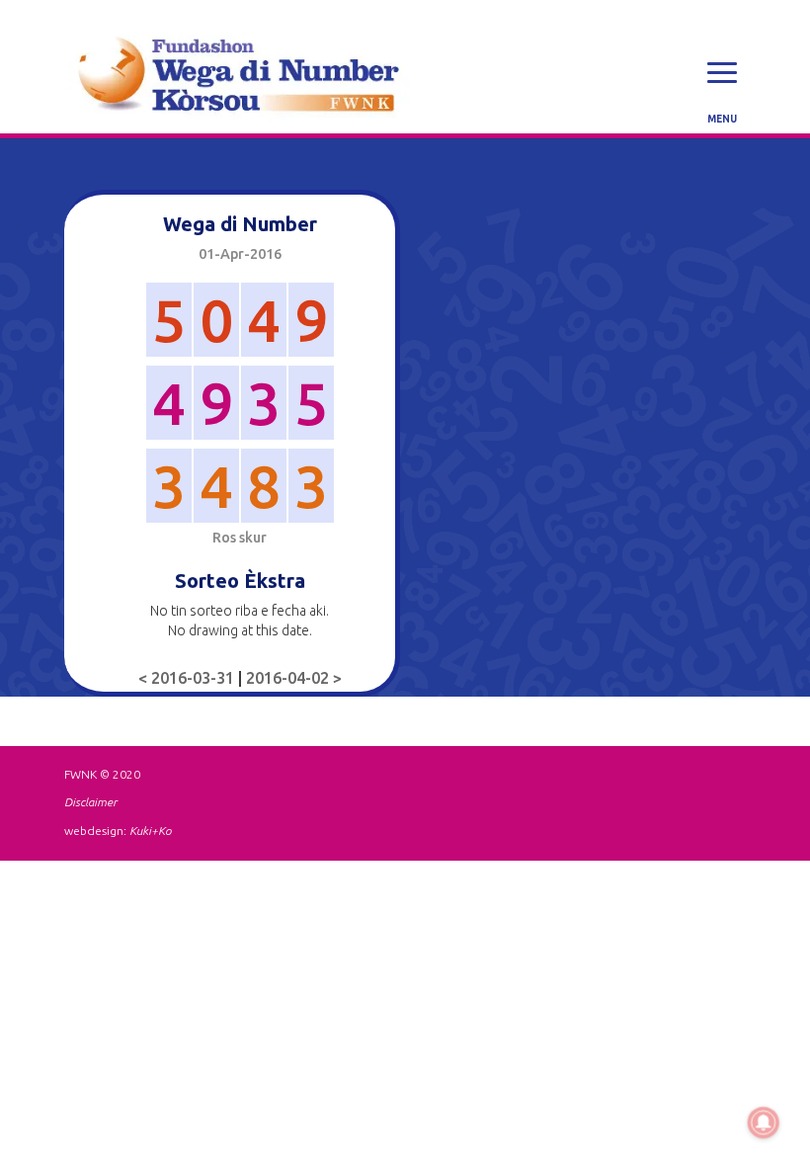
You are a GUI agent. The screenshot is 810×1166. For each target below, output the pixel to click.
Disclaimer (90, 801)
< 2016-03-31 (188, 678)
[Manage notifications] (763, 1122)
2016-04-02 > (294, 678)
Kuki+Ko (150, 830)
